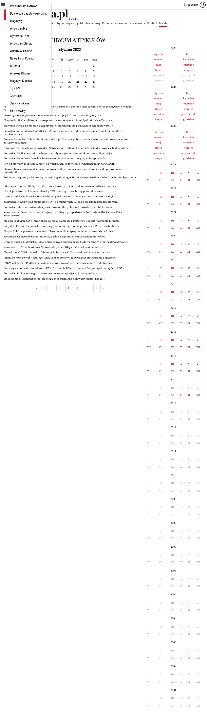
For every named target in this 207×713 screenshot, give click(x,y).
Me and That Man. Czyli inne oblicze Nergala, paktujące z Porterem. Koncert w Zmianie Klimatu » (62, 220)
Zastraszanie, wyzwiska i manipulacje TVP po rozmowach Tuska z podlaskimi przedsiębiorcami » (62, 201)
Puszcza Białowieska (115, 23)
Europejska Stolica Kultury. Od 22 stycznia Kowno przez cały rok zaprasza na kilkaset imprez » (60, 185)
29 (85, 86)
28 (77, 86)
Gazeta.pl (16, 96)
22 (85, 81)
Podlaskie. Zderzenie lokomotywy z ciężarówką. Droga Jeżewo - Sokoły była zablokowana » (59, 207)
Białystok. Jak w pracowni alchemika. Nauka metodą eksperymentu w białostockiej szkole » (58, 231)
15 (85, 76)
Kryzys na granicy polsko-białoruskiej (78, 23)
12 (61, 76)
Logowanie (191, 5)
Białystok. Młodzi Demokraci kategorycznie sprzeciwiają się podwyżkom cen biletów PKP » (58, 125)
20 (69, 81)
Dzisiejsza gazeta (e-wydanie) (29, 13)
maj (158, 64)
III (172, 172)
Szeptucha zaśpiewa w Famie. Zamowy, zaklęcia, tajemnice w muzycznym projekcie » (55, 236)
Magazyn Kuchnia (21, 81)
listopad (159, 119)
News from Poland (22, 58)
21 (77, 81)
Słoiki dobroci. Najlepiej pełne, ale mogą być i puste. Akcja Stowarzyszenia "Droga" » (55, 278)
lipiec (158, 69)
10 (86, 287)
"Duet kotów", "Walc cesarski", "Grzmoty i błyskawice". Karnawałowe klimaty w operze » (57, 252)
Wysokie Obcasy (20, 73)
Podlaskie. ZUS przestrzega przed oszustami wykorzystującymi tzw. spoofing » (50, 273)
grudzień (188, 119)
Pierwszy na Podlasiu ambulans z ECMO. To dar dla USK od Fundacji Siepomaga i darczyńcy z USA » (64, 268)
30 (94, 86)
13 (69, 76)
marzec (158, 59)
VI (198, 172)
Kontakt (152, 23)
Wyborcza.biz (18, 28)
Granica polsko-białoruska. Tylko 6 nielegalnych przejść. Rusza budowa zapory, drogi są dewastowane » (66, 241)
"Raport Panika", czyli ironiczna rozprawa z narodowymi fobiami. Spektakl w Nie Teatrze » (58, 120)
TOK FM (15, 88)
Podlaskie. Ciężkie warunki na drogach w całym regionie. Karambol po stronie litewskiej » (58, 153)
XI (188, 180)
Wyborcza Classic (21, 43)
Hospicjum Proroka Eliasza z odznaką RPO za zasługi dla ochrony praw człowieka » (54, 191)
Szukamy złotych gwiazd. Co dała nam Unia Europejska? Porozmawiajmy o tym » (52, 115)
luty (188, 54)
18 (53, 81)
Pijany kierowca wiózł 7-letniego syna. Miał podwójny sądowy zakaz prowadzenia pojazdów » (60, 257)
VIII (161, 180)
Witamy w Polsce (21, 51)
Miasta (163, 23)
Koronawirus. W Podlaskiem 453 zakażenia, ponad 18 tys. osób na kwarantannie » (53, 247)
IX (172, 180)
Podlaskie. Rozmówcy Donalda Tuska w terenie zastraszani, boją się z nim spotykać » (55, 158)
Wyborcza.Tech (20, 36)
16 (94, 76)
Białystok (74, 19)
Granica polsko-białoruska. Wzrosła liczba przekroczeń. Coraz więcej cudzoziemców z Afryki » (60, 196)
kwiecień (188, 59)
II (161, 172)
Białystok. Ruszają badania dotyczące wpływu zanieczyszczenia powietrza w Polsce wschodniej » (61, 226)
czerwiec (188, 64)
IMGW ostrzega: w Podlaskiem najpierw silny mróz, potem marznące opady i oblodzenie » (58, 262)
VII (149, 180)
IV (181, 172)
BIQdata (15, 66)
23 (94, 81)
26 (61, 86)
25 (53, 86)
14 (77, 76)
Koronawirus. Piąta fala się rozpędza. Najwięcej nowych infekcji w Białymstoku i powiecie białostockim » (67, 147)
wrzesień (158, 114)
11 (53, 76)
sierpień (188, 69)
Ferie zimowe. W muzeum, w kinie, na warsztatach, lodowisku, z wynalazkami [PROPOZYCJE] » (60, 163)
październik (188, 114)
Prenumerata (137, 23)
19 (61, 81)
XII (198, 180)
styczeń (158, 54)
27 (69, 86)
